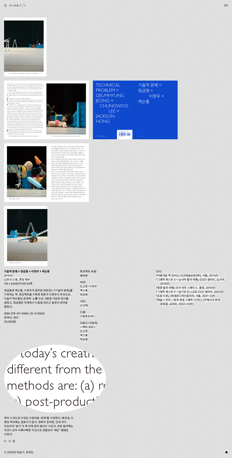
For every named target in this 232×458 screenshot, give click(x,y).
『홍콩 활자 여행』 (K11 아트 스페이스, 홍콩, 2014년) (185, 287)
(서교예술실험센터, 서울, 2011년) (187, 275)
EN (226, 5)
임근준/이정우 (88, 286)
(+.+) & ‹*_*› (17, 5)
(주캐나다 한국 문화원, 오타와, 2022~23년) (188, 302)
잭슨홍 (84, 290)
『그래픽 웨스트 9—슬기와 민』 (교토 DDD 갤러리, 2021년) (190, 291)
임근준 (84, 331)
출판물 (84, 275)
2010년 (8, 275)
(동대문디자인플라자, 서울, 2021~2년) (186, 296)
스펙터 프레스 (88, 327)
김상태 (84, 305)
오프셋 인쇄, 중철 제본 (17, 279)
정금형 (84, 294)
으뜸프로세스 (87, 316)
